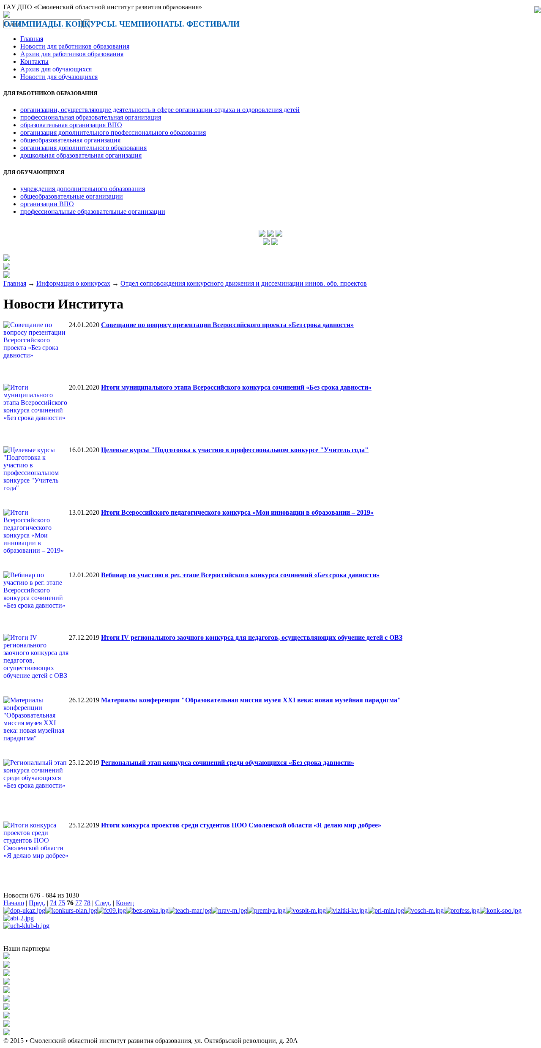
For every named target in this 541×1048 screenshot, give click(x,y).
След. (103, 902)
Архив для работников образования (71, 53)
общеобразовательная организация (70, 140)
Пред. (37, 902)
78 (87, 902)
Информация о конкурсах (73, 283)
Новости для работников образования (74, 46)
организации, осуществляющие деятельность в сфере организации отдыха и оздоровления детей (160, 109)
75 (61, 902)
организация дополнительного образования (83, 147)
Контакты (34, 61)
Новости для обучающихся (59, 76)
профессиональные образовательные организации (92, 211)
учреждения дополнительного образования (82, 188)
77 (78, 902)
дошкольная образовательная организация (81, 155)
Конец (125, 902)
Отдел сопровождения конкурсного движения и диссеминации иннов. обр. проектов (243, 283)
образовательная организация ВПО (71, 124)
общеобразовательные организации (71, 196)
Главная (31, 38)
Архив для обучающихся (56, 69)
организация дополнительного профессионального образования (113, 132)
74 (53, 902)
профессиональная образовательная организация (90, 117)
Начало (13, 902)
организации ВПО (47, 203)
